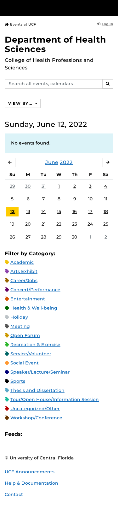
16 (74, 211)
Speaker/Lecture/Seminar (40, 372)
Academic (22, 262)
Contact (14, 494)
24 (90, 224)
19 (12, 224)
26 (12, 237)
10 (90, 199)
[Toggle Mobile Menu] (111, 7)
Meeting (20, 326)
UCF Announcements (29, 472)
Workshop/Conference (36, 418)
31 (44, 186)
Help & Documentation (31, 483)
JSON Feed (73, 434)
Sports (17, 381)
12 (12, 211)
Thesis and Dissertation (37, 390)
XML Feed (62, 434)
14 (43, 211)
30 (28, 186)
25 (105, 224)
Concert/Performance (35, 290)
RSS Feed (51, 434)
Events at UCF (23, 24)
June (51, 162)
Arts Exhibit (23, 271)
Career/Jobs (23, 280)
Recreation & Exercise (35, 344)
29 (12, 186)
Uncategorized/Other (35, 408)
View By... (21, 103)
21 (44, 224)
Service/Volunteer (30, 354)
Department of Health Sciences (55, 44)
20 (28, 224)
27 (28, 237)
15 (59, 211)
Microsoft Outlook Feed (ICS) (41, 434)
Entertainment (27, 299)
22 (58, 224)
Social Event (24, 363)
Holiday (19, 317)
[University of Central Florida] (47, 8)
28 (43, 237)
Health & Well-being (33, 308)
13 (28, 211)
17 (90, 211)
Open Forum (25, 335)
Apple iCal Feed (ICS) (30, 434)
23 (74, 224)
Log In (107, 24)
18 (106, 211)
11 (105, 199)
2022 (66, 162)
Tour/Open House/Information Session (54, 399)
